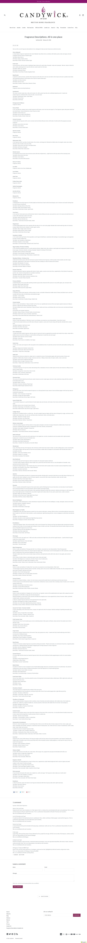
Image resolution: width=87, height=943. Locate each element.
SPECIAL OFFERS (38, 27)
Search (7, 911)
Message (15, 873)
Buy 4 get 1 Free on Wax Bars (43, 1)
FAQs (76, 27)
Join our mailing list (48, 911)
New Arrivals (12, 27)
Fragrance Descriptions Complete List (14, 928)
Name (14, 867)
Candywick (12, 938)
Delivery (8, 918)
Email (46, 867)
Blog (58, 27)
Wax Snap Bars (30, 27)
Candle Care (47, 27)
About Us (53, 27)
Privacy (8, 924)
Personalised (63, 27)
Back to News (44, 896)
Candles (24, 27)
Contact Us (8, 926)
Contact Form (71, 27)
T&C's (7, 922)
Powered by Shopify (18, 938)
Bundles (18, 27)
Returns (8, 920)
